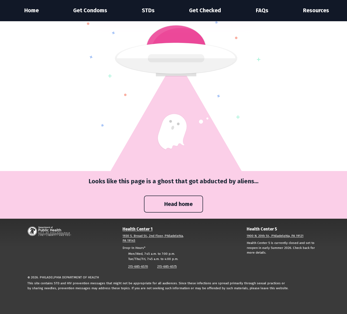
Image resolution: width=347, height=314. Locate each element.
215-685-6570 (138, 266)
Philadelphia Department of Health (69, 277)
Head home (178, 204)
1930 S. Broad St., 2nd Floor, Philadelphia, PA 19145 (153, 238)
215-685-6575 (167, 266)
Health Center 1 (137, 229)
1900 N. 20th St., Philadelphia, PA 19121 (275, 236)
